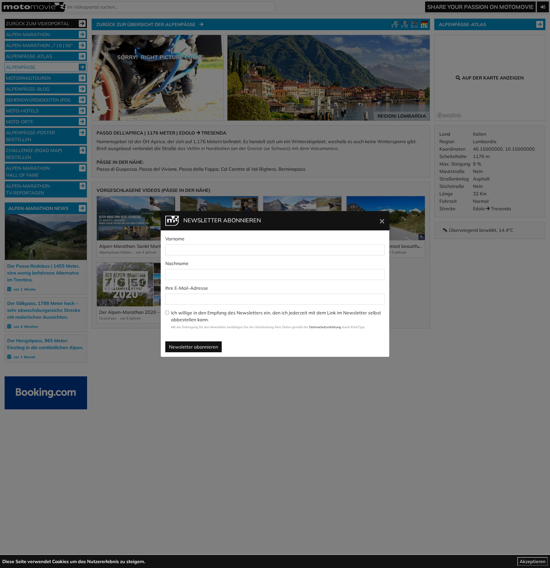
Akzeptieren (532, 561)
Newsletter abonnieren (193, 347)
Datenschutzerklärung (325, 327)
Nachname (176, 263)
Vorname (174, 239)
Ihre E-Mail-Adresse (186, 288)
